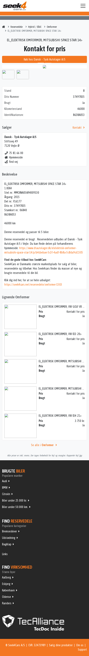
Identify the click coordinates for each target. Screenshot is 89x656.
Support (82, 649)
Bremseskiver (9, 531)
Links (5, 554)
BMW (4, 487)
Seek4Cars (14, 5)
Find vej (13, 161)
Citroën (6, 494)
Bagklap (6, 544)
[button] (8, 66)
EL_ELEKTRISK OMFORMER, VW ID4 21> (60, 415)
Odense (6, 596)
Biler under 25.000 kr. (14, 500)
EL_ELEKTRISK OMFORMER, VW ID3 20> (60, 334)
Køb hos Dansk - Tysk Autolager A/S (44, 59)
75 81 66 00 (16, 153)
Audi (4, 481)
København (8, 590)
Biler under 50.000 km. (15, 507)
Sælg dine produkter (61, 645)
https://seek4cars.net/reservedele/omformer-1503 (33, 284)
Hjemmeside (16, 157)
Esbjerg (6, 584)
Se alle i (42, 445)
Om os (79, 645)
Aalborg (6, 577)
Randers (6, 603)
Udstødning (8, 537)
